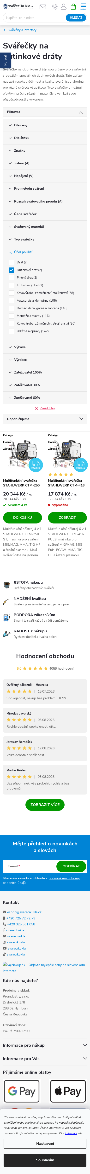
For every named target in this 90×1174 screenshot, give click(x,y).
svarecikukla (15, 930)
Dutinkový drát (29, 270)
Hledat (76, 18)
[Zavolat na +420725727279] (55, 7)
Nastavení (45, 1143)
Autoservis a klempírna (36, 301)
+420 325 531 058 (21, 924)
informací (71, 1133)
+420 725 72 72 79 (20, 918)
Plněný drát (26, 278)
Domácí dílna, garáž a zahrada (41, 308)
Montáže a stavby (33, 316)
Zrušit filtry (47, 408)
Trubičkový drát (29, 285)
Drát (22, 262)
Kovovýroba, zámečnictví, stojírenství (45, 293)
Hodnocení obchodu (45, 656)
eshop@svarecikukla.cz (24, 912)
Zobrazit (67, 517)
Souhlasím (45, 1160)
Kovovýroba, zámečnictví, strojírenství (45, 323)
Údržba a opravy (32, 331)
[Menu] (83, 6)
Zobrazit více (45, 804)
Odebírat (71, 866)
